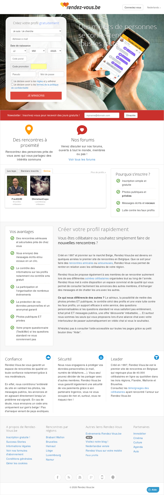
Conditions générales (19, 459)
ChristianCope (40, 199)
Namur (50, 459)
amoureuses (105, 263)
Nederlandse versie (97, 446)
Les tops (11, 171)
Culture (137, 442)
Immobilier (139, 433)
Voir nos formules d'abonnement (16, 452)
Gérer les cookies (16, 463)
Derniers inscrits (30, 171)
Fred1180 (17, 199)
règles (40, 81)
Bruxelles (51, 442)
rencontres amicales (81, 263)
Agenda (138, 447)
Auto (136, 451)
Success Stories (16, 442)
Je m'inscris (36, 95)
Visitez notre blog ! (97, 441)
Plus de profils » (98, 172)
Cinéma (138, 438)
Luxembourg (53, 455)
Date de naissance (20, 45)
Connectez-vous (133, 7)
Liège (49, 450)
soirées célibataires (97, 278)
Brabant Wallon (55, 437)
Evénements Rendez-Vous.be (103, 433)
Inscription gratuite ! (18, 437)
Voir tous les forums (82, 159)
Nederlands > (154, 7)
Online (47, 171)
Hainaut (50, 446)
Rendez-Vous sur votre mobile (104, 450)
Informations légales (18, 446)
